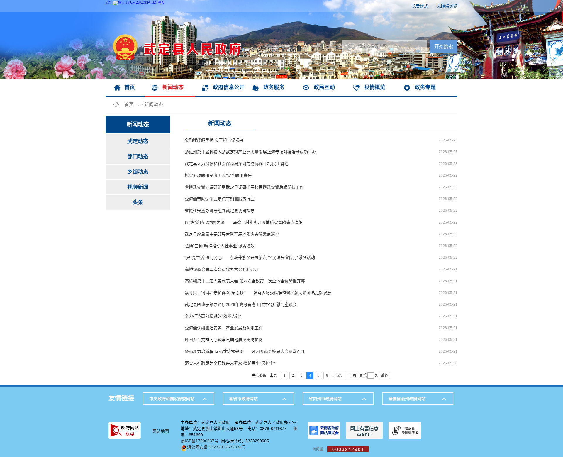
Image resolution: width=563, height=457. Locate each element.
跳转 (384, 375)
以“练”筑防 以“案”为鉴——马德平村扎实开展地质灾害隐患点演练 (244, 222)
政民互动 (324, 87)
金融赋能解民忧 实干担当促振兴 (214, 140)
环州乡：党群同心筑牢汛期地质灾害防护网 (224, 339)
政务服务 (273, 87)
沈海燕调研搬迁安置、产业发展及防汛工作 (224, 328)
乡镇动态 (137, 172)
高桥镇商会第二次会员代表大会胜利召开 (222, 269)
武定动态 (137, 141)
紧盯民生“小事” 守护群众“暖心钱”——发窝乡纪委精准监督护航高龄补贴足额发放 (258, 292)
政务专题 (425, 87)
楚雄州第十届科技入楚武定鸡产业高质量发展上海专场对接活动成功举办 (250, 152)
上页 (273, 375)
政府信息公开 (229, 87)
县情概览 (374, 87)
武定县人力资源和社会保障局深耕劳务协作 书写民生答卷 (237, 163)
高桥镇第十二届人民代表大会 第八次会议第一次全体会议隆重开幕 (245, 281)
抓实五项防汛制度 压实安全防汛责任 (218, 175)
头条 (138, 202)
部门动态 (137, 157)
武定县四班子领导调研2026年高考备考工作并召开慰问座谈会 (241, 304)
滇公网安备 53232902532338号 (216, 447)
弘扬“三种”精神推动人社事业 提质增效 (220, 245)
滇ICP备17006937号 (199, 441)
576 (339, 375)
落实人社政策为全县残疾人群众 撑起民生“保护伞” (230, 363)
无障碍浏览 (447, 6)
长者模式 (420, 6)
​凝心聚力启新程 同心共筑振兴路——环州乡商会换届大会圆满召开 (245, 351)
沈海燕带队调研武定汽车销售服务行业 (220, 199)
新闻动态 (173, 87)
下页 (352, 375)
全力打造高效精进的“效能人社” (213, 316)
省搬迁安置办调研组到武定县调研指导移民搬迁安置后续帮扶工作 (244, 187)
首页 (129, 87)
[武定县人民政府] (173, 14)
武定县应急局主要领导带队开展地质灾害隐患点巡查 (232, 234)
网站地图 (160, 431)
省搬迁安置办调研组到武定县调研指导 (220, 210)
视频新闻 (137, 187)
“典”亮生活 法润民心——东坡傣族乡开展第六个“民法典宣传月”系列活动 (250, 257)
